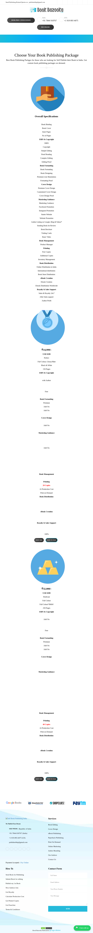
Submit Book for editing (14, 879)
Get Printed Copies (12, 901)
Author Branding (54, 851)
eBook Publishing (54, 833)
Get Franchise (10, 905)
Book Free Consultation (21, 20)
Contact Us (52, 859)
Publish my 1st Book (13, 883)
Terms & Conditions (13, 909)
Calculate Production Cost (15, 896)
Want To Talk (51, 540)
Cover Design (53, 829)
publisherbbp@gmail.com (25, 2)
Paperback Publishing (56, 838)
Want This (39, 540)
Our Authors (52, 855)
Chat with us (83, 928)
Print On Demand (54, 842)
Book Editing (53, 825)
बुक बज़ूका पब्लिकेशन (54, 930)
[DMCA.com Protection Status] (46, 928)
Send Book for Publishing (15, 875)
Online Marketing (54, 846)
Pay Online (45, 27)
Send (68, 909)
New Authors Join (12, 888)
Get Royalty (10, 892)
